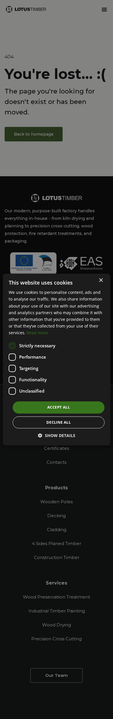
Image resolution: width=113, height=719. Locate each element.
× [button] (101, 280)
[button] (56, 435)
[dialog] (56, 359)
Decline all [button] (58, 422)
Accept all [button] (58, 407)
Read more (37, 332)
